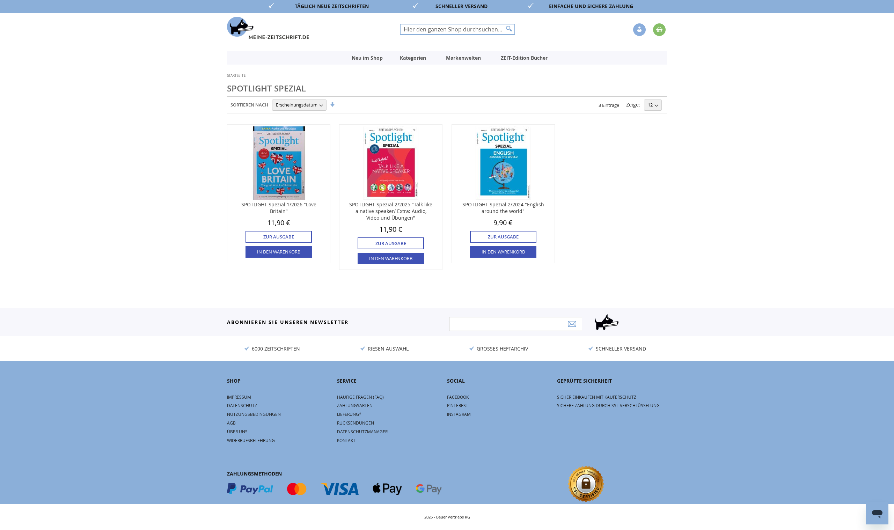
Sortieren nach (249, 105)
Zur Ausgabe (278, 237)
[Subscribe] (572, 324)
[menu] (447, 58)
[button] (640, 30)
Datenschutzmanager (362, 431)
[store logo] (268, 28)
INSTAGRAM (459, 414)
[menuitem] (367, 58)
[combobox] (457, 29)
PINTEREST (457, 405)
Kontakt (346, 440)
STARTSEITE (236, 75)
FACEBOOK (458, 397)
